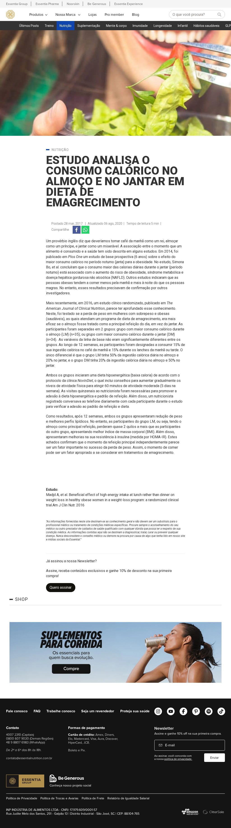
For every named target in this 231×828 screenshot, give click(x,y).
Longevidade (163, 26)
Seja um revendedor (97, 711)
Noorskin (73, 4)
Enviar (214, 757)
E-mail (169, 745)
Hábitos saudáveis (206, 26)
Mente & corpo (116, 26)
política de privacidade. (178, 759)
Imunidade (140, 26)
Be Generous (97, 4)
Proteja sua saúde (135, 711)
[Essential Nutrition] (10, 14)
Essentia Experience (128, 4)
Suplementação (88, 26)
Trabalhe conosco (60, 711)
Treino (49, 26)
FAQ (37, 711)
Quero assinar (61, 587)
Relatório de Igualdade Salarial (128, 798)
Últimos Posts (29, 26)
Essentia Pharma (47, 4)
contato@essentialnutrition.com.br (29, 758)
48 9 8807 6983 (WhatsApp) (25, 742)
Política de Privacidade (21, 798)
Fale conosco (17, 711)
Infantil (183, 26)
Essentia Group (17, 4)
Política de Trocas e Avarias (59, 798)
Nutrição (66, 26)
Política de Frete (93, 798)
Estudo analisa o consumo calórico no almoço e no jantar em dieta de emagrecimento (115, 181)
